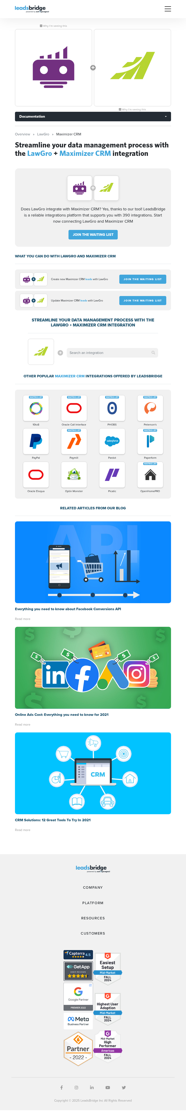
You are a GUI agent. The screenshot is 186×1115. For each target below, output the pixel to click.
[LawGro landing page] (53, 67)
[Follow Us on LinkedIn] (92, 1088)
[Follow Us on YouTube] (107, 1088)
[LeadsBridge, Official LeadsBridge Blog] (32, 8)
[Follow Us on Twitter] (124, 1088)
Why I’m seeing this (54, 26)
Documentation (32, 116)
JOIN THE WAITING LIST (93, 234)
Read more (22, 619)
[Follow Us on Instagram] (76, 1088)
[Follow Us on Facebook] (61, 1088)
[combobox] (112, 353)
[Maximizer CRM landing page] (132, 67)
